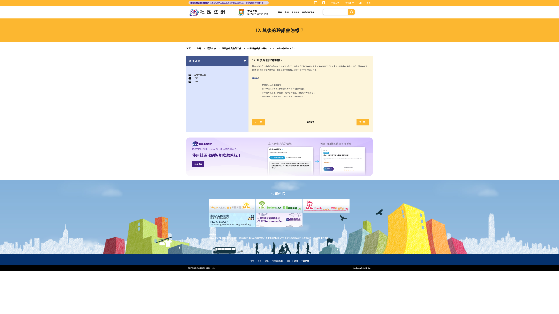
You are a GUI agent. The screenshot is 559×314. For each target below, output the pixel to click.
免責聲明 (305, 261)
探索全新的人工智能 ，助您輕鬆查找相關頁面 (226, 2)
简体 (368, 2)
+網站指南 (349, 2)
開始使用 (198, 164)
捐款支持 (335, 2)
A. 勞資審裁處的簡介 (257, 48)
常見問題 (295, 12)
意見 (289, 261)
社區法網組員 (278, 261)
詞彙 (267, 261)
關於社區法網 (308, 12)
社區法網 (213, 11)
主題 (287, 12)
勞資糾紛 (211, 48)
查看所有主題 (200, 74)
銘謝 (296, 261)
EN (360, 2)
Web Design (357, 268)
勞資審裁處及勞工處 (231, 48)
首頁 (280, 12)
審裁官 (255, 77)
